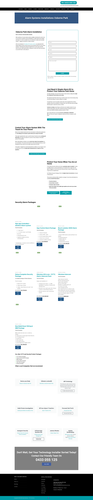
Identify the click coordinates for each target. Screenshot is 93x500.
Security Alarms (18, 221)
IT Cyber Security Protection (67, 390)
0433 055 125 (59, 483)
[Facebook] (48, 498)
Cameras (43, 481)
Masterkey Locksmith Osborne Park (46, 383)
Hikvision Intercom (64, 274)
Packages (43, 479)
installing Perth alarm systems (30, 44)
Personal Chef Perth (68, 410)
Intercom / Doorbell (62, 272)
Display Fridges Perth (54, 433)
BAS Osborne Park (68, 434)
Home (16, 11)
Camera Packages (40, 272)
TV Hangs (43, 487)
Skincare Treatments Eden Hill (25, 383)
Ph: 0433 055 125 (68, 3)
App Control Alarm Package (46, 228)
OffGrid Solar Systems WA (38, 439)
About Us (16, 481)
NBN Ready (43, 490)
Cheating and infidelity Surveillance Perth (25, 410)
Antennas (43, 485)
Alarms (42, 483)
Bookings (16, 484)
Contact (15, 486)
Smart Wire (43, 488)
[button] (39, 244)
